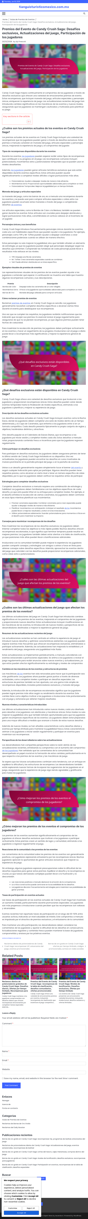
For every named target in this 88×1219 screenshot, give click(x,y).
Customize (12, 1208)
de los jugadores (10, 750)
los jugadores (28, 156)
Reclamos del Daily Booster (13, 1127)
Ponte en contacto (10, 1108)
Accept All (21, 1213)
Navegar (5, 1100)
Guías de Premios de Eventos (11, 938)
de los (67, 508)
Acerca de (6, 1104)
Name (5, 1051)
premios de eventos (21, 303)
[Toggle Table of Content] (27, 121)
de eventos (16, 204)
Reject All (31, 1208)
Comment (7, 1023)
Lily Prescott (21, 41)
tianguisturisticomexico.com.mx (44, 7)
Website (6, 1069)
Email (5, 1060)
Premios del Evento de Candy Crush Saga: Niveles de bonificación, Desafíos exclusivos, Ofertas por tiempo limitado (72, 986)
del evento (76, 467)
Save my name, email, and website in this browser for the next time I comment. (41, 1078)
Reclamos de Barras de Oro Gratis (16, 1123)
